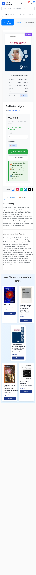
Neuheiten (22, 14)
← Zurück (9, 22)
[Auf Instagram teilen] (17, 189)
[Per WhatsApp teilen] (21, 189)
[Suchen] (31, 9)
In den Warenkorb (19, 152)
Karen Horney (14, 110)
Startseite (18, 22)
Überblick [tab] (11, 197)
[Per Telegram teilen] (25, 189)
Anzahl (10, 133)
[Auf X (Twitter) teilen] (29, 189)
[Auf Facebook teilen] (13, 189)
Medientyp (11, 141)
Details (10, 313)
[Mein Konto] (22, 3)
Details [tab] (22, 197)
